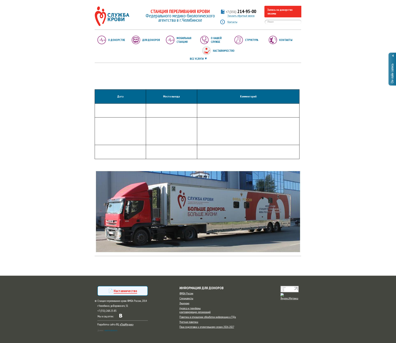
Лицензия (184, 303)
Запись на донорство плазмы (280, 11)
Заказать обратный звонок (241, 16)
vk (120, 316)
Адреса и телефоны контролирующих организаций (195, 310)
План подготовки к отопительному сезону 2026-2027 (206, 327)
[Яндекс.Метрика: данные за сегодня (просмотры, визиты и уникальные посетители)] (290, 296)
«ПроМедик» (126, 324)
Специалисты (186, 298)
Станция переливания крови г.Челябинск (112, 16)
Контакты (232, 22)
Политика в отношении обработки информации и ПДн (207, 317)
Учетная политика (188, 322)
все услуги (197, 58)
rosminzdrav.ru (110, 330)
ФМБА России (186, 293)
